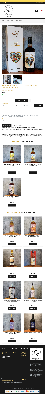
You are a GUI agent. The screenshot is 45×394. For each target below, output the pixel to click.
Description (6, 125)
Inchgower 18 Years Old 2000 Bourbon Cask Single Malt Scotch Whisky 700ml (12, 268)
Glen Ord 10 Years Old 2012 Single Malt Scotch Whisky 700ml (33, 301)
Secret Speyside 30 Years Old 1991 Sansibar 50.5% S (12, 165)
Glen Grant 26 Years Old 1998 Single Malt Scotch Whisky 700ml (12, 236)
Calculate (38, 105)
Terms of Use (23, 350)
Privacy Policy (23, 352)
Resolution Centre (5, 353)
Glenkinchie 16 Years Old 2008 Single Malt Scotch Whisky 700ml (12, 333)
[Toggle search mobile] (39, 11)
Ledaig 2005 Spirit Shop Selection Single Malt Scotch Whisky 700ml (33, 268)
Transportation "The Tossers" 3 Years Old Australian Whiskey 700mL (12, 301)
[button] (29, 100)
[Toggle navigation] (36, 11)
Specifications (17, 125)
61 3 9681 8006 (5, 378)
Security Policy (23, 355)
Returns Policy (23, 353)
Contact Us (14, 352)
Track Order (4, 352)
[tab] (6, 125)
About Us (13, 350)
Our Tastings (4, 359)
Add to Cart (21, 100)
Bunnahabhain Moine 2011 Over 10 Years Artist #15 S (33, 333)
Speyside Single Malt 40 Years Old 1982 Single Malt (12, 197)
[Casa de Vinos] (8, 10)
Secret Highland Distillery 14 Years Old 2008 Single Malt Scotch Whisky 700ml (33, 236)
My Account (4, 350)
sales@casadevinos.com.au (7, 380)
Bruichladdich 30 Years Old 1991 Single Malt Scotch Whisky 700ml (33, 165)
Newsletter (14, 353)
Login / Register (39, 2)
